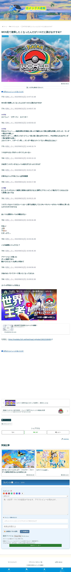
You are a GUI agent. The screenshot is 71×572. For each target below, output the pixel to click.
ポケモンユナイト (7, 424)
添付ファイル (8, 536)
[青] (17, 493)
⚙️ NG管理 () (24, 531)
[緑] (12, 493)
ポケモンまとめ (7, 420)
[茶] (9, 493)
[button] (58, 432)
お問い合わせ (58, 562)
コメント (7, 491)
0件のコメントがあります (13, 92)
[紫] (19, 493)
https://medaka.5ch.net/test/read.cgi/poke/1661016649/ (29, 339)
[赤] (6, 493)
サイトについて (12, 562)
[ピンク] (14, 493)
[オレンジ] (4, 493)
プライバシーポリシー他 (35, 562)
